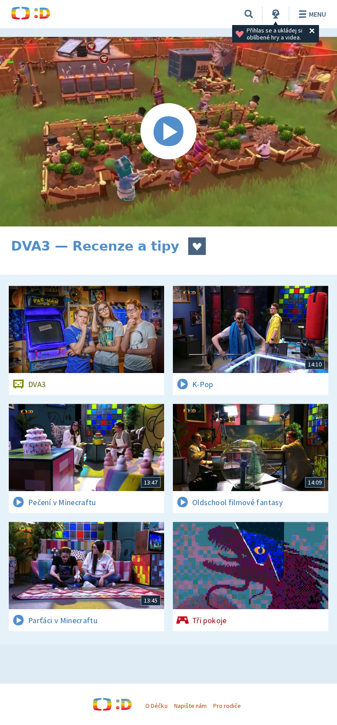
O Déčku (156, 706)
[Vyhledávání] (249, 14)
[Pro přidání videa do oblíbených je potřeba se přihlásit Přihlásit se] (197, 246)
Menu (317, 14)
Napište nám (190, 706)
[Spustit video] (168, 131)
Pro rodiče (227, 706)
